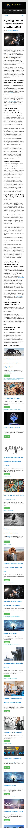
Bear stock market (7, 378)
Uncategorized (10, 510)
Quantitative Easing (11, 762)
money (19, 409)
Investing (13, 378)
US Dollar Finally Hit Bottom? (12, 398)
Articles (9, 10)
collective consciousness (9, 58)
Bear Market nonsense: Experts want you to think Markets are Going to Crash (13, 363)
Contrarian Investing (7, 616)
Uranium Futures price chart (12, 428)
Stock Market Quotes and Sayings (13, 811)
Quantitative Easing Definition (12, 759)
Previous (6, 15)
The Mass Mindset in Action (9, 12)
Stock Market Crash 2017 (14, 379)
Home (5, 10)
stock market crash (12, 371)
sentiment (11, 92)
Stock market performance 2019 (13, 732)
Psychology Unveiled (8, 617)
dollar (5, 409)
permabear (9, 536)
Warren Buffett (21, 277)
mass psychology (7, 56)
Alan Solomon (15, 30)
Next (23, 15)
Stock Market (18, 378)
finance (7, 409)
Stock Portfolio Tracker (10, 633)
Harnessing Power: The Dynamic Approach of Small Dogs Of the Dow (13, 567)
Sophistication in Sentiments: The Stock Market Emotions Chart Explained (13, 461)
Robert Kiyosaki (19, 296)
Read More (6, 375)
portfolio (21, 211)
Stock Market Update (10, 785)
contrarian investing (12, 101)
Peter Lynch (8, 299)
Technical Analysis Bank (17, 10)
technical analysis (12, 130)
